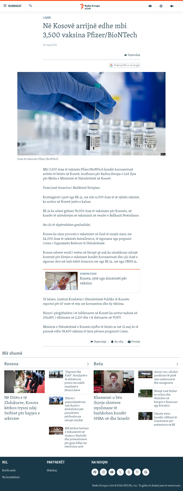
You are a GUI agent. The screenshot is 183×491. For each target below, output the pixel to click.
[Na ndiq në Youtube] (111, 472)
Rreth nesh (9, 470)
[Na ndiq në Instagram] (103, 472)
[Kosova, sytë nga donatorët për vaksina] (61, 281)
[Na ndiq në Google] (145, 472)
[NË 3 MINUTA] (150, 6)
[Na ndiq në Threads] (128, 472)
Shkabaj (52, 470)
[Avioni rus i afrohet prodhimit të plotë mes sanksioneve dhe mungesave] (145, 374)
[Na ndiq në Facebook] (95, 472)
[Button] (132, 55)
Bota (98, 364)
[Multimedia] (172, 6)
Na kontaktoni (11, 477)
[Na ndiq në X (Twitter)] (120, 472)
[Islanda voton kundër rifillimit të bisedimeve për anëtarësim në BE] (145, 416)
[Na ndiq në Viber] (137, 472)
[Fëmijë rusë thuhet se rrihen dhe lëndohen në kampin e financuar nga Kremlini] (145, 393)
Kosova (11, 364)
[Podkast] (161, 6)
